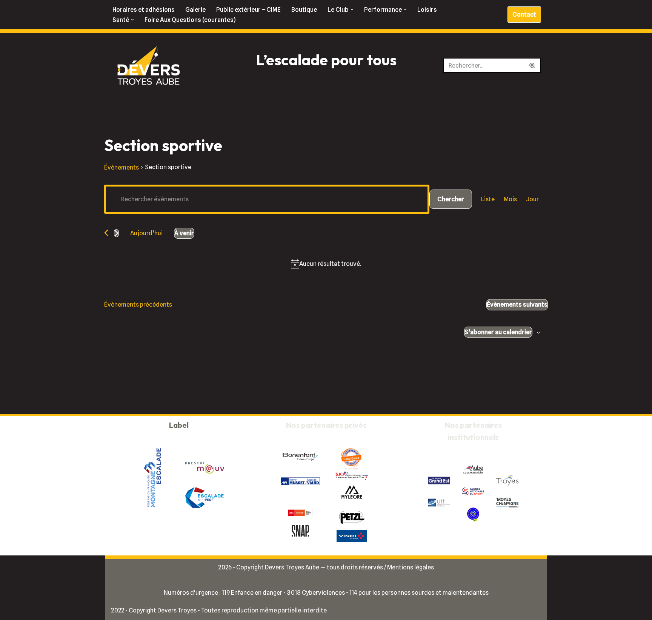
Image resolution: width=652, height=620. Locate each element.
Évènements (121, 167)
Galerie (195, 9)
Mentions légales (410, 567)
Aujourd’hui (146, 233)
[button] (352, 9)
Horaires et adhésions (143, 9)
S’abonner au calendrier (498, 332)
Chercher (450, 199)
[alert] (330, 264)
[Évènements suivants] (116, 233)
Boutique (304, 9)
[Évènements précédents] (106, 232)
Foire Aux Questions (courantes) (190, 19)
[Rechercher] (532, 65)
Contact (524, 14)
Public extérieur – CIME (248, 9)
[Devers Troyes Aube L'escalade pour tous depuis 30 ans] (148, 65)
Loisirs (427, 9)
